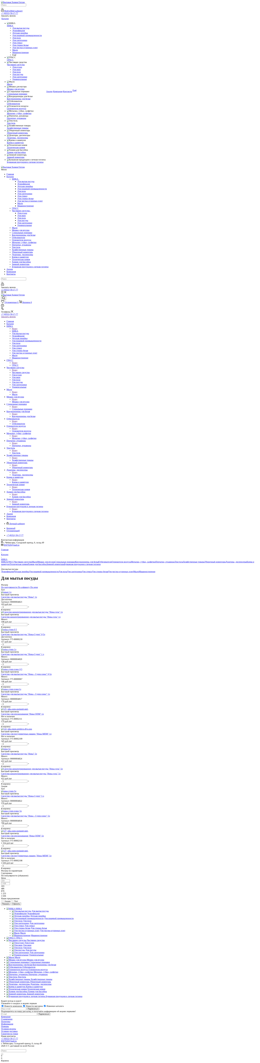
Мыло (20, 203)
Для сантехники (24, 193)
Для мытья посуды (25, 181)
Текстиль (16, 247)
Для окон (21, 215)
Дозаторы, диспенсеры (22, 254)
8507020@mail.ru (11, 545)
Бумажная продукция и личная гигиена (30, 267)
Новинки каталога (55, 1006)
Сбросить (16, 904)
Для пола (21, 191)
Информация (7, 1024)
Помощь (5, 1026)
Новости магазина (34, 1006)
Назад (14, 328)
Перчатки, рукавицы (21, 245)
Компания (11, 271)
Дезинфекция (23, 184)
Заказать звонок (8, 317)
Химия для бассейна (21, 262)
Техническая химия (21, 259)
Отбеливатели (18, 237)
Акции (9, 269)
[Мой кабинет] (2, 285)
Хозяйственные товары (22, 250)
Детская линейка (25, 186)
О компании (6, 1019)
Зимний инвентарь (20, 264)
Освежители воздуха (21, 240)
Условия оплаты (8, 1029)
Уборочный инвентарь (22, 252)
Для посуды (22, 220)
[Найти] (2, 8)
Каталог (10, 176)
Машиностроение (25, 206)
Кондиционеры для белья (23, 235)
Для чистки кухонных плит (30, 201)
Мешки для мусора (20, 230)
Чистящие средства (21, 211)
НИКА (15, 179)
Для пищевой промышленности (32, 189)
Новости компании (13, 1006)
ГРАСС (15, 208)
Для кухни (22, 213)
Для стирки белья (25, 198)
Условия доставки (9, 1031)
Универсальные (24, 225)
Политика (5, 1021)
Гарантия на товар (9, 1034)
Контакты (11, 274)
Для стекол (22, 196)
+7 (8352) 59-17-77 (9, 13)
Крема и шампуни (20, 257)
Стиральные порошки (22, 232)
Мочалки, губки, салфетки (24, 242)
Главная (10, 174)
